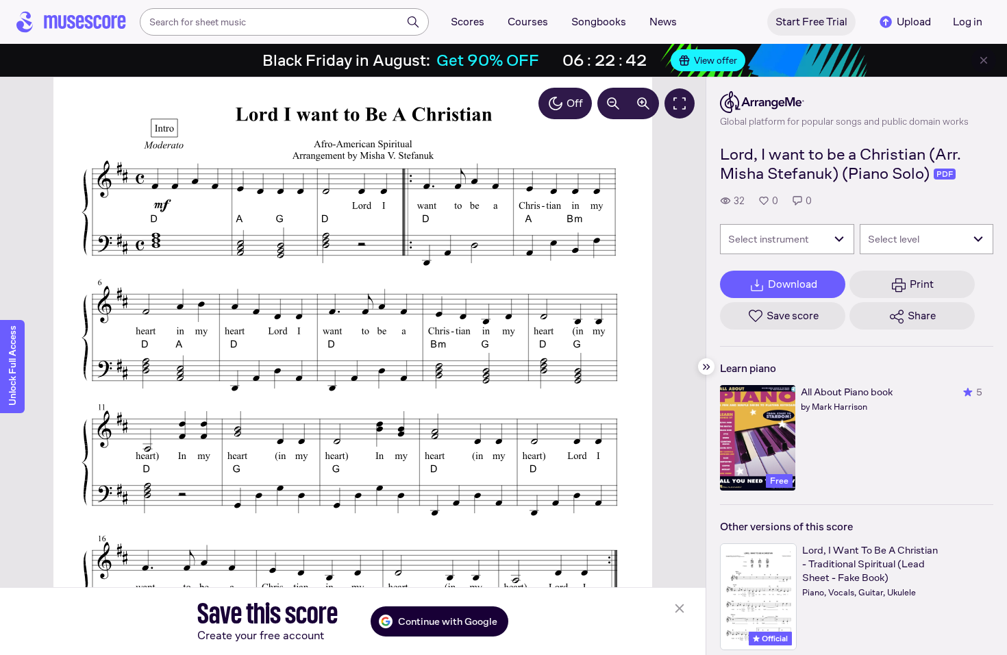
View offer (715, 60)
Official (774, 638)
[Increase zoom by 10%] (643, 103)
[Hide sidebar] (706, 366)
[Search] (413, 22)
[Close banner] (983, 60)
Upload (914, 21)
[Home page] (71, 22)
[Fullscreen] (679, 103)
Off (575, 103)
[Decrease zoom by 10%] (613, 103)
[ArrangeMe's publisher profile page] (844, 102)
